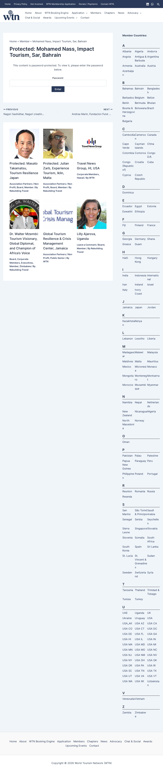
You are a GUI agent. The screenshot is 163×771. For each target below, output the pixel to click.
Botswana (141, 108)
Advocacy (133, 12)
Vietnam (140, 698)
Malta (138, 361)
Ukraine (127, 618)
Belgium (139, 97)
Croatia (139, 162)
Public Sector (57, 258)
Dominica (128, 192)
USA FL (139, 633)
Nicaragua (141, 411)
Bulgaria (127, 121)
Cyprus (126, 175)
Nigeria (151, 411)
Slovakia (152, 528)
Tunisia (126, 599)
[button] (158, 4)
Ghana (151, 238)
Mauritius (152, 361)
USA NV (152, 655)
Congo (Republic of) (128, 165)
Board (20, 187)
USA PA (139, 665)
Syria (150, 572)
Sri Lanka (152, 546)
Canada (151, 134)
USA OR (127, 665)
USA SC (127, 670)
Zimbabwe (25, 266)
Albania (126, 51)
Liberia (151, 338)
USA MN (127, 649)
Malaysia (152, 352)
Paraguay (140, 460)
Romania (140, 491)
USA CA (152, 623)
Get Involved (36, 4)
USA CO (127, 628)
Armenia (127, 65)
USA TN (139, 670)
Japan (138, 307)
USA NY (127, 660)
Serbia (138, 519)
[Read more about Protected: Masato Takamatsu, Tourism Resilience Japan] (24, 143)
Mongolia (128, 375)
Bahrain (139, 88)
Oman (125, 441)
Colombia (128, 153)
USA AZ (139, 623)
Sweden (127, 572)
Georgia (127, 238)
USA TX (151, 670)
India (125, 275)
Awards (47, 17)
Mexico (126, 366)
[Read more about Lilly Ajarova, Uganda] (91, 213)
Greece (126, 244)
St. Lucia (127, 555)
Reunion (127, 491)
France (151, 225)
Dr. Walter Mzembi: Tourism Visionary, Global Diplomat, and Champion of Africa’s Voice (24, 243)
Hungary (152, 257)
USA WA (127, 681)
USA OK (152, 660)
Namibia (127, 402)
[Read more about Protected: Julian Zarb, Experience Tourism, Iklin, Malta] (58, 143)
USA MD (140, 644)
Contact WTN (107, 4)
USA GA (152, 633)
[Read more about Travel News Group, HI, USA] (91, 143)
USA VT (152, 676)
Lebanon (127, 338)
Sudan (151, 555)
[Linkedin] (147, 4)
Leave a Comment (86, 244)
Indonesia (140, 275)
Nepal (138, 402)
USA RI (151, 665)
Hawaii (80, 177)
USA (149, 618)
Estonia (151, 206)
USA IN (151, 639)
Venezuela (128, 698)
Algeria (139, 51)
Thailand (140, 590)
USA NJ (127, 655)
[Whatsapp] (152, 4)
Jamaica (127, 307)
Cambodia (128, 134)
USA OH (140, 660)
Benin (125, 102)
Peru (150, 460)
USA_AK (127, 623)
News (121, 12)
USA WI (139, 681)
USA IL (139, 639)
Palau (138, 455)
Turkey (139, 599)
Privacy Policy (20, 4)
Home (8, 4)
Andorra (152, 51)
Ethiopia (140, 211)
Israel (150, 284)
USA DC (152, 628)
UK (149, 612)
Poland (139, 473)
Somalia (139, 537)
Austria (151, 65)
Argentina (153, 56)
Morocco (127, 384)
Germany (140, 238)
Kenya (138, 321)
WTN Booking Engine (57, 12)
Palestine (152, 455)
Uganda (139, 612)
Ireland (139, 284)
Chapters (109, 12)
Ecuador (127, 206)
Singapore (141, 528)
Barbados (128, 97)
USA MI (151, 644)
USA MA (127, 644)
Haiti (125, 257)
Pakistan (127, 455)
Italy (125, 289)
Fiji (124, 225)
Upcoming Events (64, 17)
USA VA (139, 676)
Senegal (127, 519)
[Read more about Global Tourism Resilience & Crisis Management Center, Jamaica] (58, 213)
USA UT (127, 676)
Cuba (150, 162)
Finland (139, 225)
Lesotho (140, 338)
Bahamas (127, 88)
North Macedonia (128, 424)
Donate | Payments (88, 4)
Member (28, 187)
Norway (139, 420)
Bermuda (140, 102)
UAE (125, 612)
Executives (27, 262)
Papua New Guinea (126, 464)
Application (78, 12)
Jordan (151, 307)
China (150, 143)
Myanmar (152, 384)
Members (96, 12)
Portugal (152, 473)
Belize (150, 97)
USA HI (126, 639)
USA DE (127, 633)
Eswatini (127, 211)
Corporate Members (88, 174)
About (38, 12)
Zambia (126, 712)
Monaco (152, 366)
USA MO (140, 649)
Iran (124, 284)
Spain (138, 546)
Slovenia (127, 537)
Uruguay (140, 618)
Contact (85, 17)
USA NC (152, 649)
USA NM (140, 655)
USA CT (139, 628)
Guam (138, 244)
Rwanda (127, 496)
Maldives (127, 361)
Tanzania (127, 590)
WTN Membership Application (61, 4)
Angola (126, 56)
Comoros (140, 153)
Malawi (139, 352)
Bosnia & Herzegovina (128, 112)
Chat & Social (32, 17)
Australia (140, 65)
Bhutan (151, 102)
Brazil (150, 108)
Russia (151, 491)
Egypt (138, 206)
